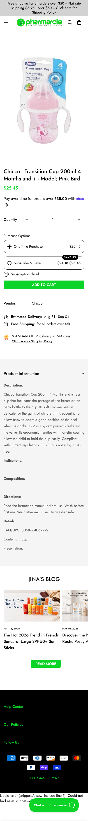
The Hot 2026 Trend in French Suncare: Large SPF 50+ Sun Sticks (31, 641)
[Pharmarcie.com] (39, 22)
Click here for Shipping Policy (54, 10)
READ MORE (45, 663)
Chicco (37, 303)
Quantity (10, 219)
